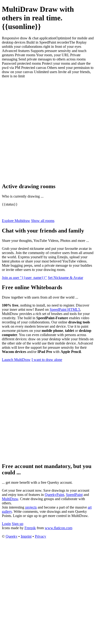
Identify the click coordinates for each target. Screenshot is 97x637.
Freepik (30, 528)
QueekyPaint (54, 495)
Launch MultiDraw (16, 360)
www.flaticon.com (58, 528)
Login (6, 524)
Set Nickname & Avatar (65, 278)
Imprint (26, 536)
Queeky (11, 536)
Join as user (24, 278)
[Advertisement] (48, 130)
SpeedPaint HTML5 (65, 309)
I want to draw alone (47, 360)
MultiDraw (10, 499)
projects (31, 507)
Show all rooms (42, 221)
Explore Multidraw (16, 221)
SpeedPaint (74, 495)
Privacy (40, 536)
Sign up (17, 524)
